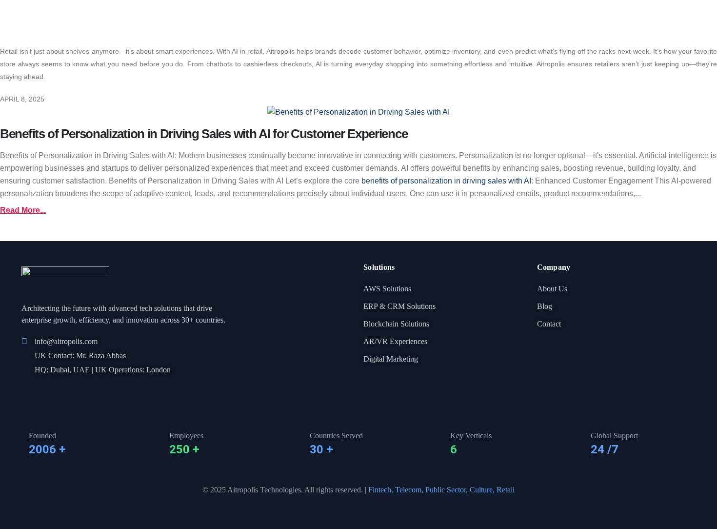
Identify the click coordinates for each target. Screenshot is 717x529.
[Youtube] (59, 390)
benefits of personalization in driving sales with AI (446, 181)
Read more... (23, 210)
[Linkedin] (42, 390)
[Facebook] (25, 390)
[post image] (358, 112)
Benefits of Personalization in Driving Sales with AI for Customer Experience (203, 133)
